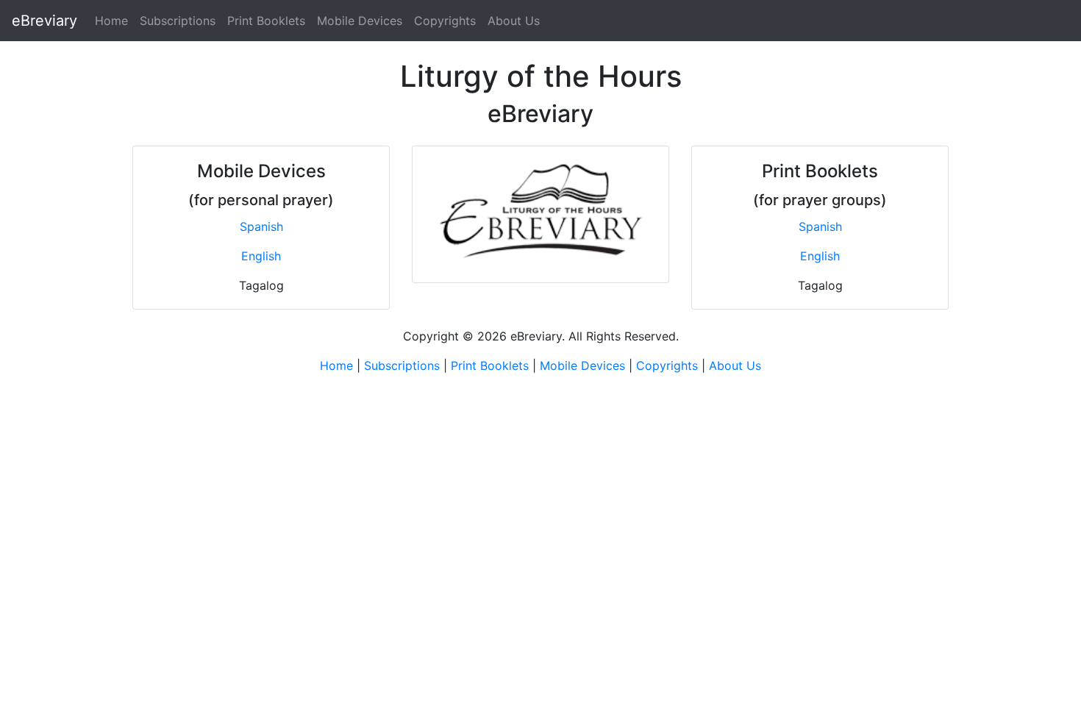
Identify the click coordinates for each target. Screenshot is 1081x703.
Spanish (261, 226)
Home (111, 20)
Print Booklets (266, 20)
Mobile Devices (359, 20)
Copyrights (445, 20)
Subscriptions (177, 20)
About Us (514, 20)
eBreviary (44, 20)
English (261, 256)
